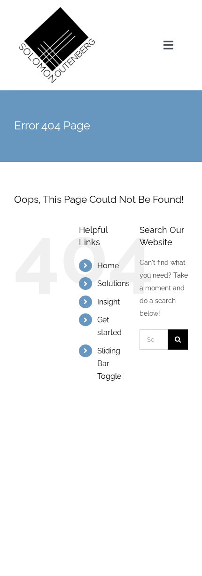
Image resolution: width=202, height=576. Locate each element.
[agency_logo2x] (57, 10)
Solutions (113, 283)
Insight (108, 301)
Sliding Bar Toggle (109, 363)
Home (108, 265)
